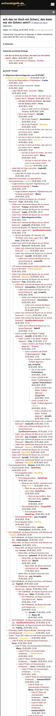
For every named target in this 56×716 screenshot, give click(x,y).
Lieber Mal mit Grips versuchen (21, 86)
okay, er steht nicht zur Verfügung (22, 61)
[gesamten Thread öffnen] (46, 78)
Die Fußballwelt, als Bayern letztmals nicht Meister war (30, 532)
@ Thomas (49, 30)
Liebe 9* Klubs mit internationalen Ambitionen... (30, 641)
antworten (9, 44)
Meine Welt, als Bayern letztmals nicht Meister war (32, 543)
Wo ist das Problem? (26, 114)
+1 (26, 612)
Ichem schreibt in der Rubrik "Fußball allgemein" (43, 390)
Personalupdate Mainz (17, 465)
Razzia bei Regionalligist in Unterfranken (25, 80)
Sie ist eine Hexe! (39, 370)
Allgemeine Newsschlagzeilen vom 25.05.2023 (24, 75)
